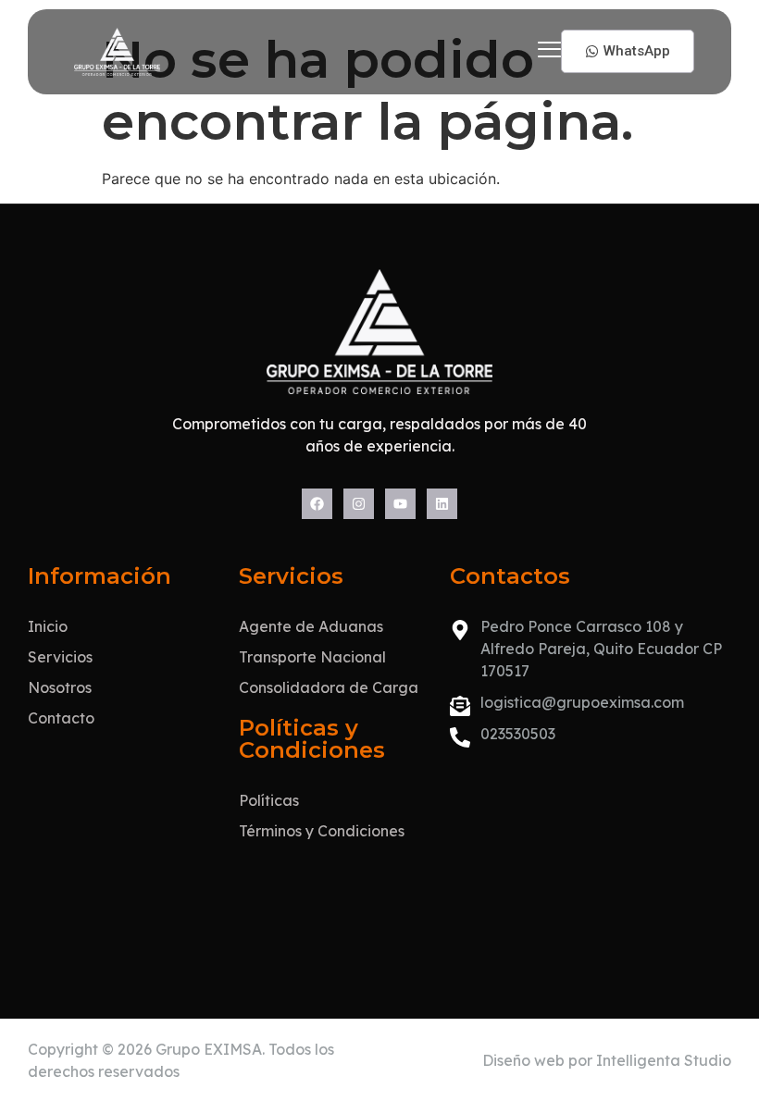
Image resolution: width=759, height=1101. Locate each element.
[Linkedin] (442, 504)
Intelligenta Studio (663, 1060)
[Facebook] (317, 504)
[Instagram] (358, 504)
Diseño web (523, 1060)
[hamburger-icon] (549, 51)
